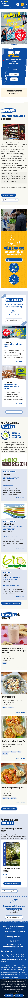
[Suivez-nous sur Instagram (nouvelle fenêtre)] (17, 955)
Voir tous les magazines (9, 891)
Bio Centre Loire (8, 524)
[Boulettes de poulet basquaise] (14, 773)
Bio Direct (6, 575)
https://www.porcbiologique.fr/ (11, 585)
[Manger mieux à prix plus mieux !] (14, 333)
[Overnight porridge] (14, 683)
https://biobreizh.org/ (8, 485)
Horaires (14, 79)
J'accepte (19, 995)
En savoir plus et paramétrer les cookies (14, 991)
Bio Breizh (6, 475)
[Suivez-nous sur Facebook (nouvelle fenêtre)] (2, 955)
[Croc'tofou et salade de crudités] (14, 727)
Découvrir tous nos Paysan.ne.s (11, 603)
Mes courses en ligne (15, 260)
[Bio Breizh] (14, 462)
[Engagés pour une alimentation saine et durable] (14, 373)
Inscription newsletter (15, 917)
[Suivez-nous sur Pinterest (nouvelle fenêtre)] (22, 955)
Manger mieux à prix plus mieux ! (13, 345)
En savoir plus (20, 498)
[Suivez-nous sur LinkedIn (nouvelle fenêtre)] (7, 955)
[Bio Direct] (14, 562)
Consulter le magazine (13, 884)
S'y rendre (14, 74)
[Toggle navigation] (26, 5)
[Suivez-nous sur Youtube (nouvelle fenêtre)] (12, 955)
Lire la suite (20, 361)
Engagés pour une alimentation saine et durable (12, 386)
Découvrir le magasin (8, 195)
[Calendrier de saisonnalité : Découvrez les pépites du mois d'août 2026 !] (14, 29)
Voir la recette (20, 668)
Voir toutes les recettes (9, 808)
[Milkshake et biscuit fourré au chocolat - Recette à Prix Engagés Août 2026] (14, 634)
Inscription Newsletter (15, 320)
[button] (2, 29)
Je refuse (9, 995)
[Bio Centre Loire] (14, 511)
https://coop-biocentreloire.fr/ (11, 536)
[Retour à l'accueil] (4, 2)
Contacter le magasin (10, 200)
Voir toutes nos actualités (14, 412)
